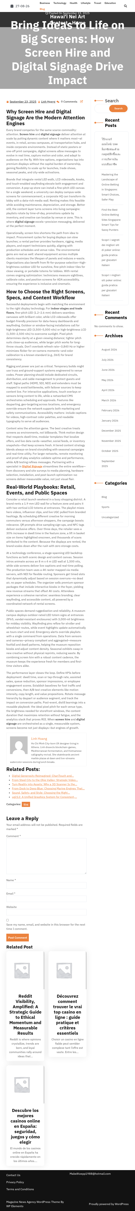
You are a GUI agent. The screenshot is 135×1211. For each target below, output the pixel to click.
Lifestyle (86, 3)
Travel (97, 3)
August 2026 (109, 349)
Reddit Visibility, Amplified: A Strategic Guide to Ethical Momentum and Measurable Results (25, 1014)
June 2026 (108, 369)
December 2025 (111, 430)
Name (11, 880)
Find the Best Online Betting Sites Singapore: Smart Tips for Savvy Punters (111, 219)
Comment (13, 836)
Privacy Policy (15, 1182)
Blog (42, 9)
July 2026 (108, 359)
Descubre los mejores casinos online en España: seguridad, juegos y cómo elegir (25, 1126)
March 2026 (109, 400)
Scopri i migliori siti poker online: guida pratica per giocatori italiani (111, 285)
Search (118, 108)
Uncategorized (110, 517)
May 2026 (107, 380)
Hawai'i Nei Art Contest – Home (27, 98)
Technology (59, 3)
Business (45, 3)
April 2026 (108, 390)
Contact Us (13, 1175)
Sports (105, 507)
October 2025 (110, 451)
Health (73, 3)
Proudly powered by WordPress (109, 1204)
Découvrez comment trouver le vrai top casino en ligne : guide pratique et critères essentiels (67, 1014)
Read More (23, 970)
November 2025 (111, 441)
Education (110, 3)
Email (10, 893)
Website (11, 907)
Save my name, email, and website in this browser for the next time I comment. (45, 927)
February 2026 (110, 410)
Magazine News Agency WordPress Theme (33, 1202)
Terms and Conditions (20, 1189)
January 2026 (110, 420)
